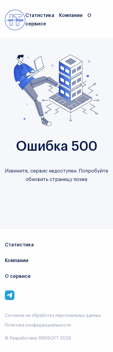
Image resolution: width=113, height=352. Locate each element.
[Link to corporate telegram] (9, 295)
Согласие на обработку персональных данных (53, 316)
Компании (71, 15)
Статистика (39, 15)
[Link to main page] (15, 20)
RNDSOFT (49, 338)
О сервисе (18, 276)
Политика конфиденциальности (38, 325)
